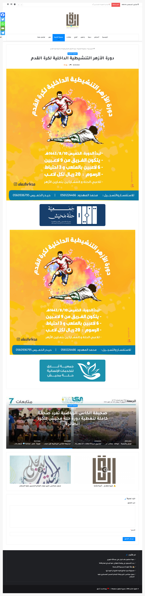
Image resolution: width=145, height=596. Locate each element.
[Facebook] (2, 15)
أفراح (75, 37)
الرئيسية (105, 37)
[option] (72, 420)
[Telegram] (2, 33)
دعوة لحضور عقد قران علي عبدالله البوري (120, 559)
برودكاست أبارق (102, 589)
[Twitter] (2, 19)
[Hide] (1, 37)
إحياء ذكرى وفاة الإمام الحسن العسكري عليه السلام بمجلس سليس (88, 5)
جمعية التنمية (58, 37)
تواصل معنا (41, 37)
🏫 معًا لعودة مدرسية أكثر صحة (123, 567)
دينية (89, 37)
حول (49, 37)
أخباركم (96, 37)
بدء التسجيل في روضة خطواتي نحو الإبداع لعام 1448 (116, 563)
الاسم (132, 530)
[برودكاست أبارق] (72, 20)
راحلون (83, 37)
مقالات (68, 37)
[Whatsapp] (2, 24)
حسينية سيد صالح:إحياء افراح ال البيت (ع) (120, 571)
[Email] (2, 28)
